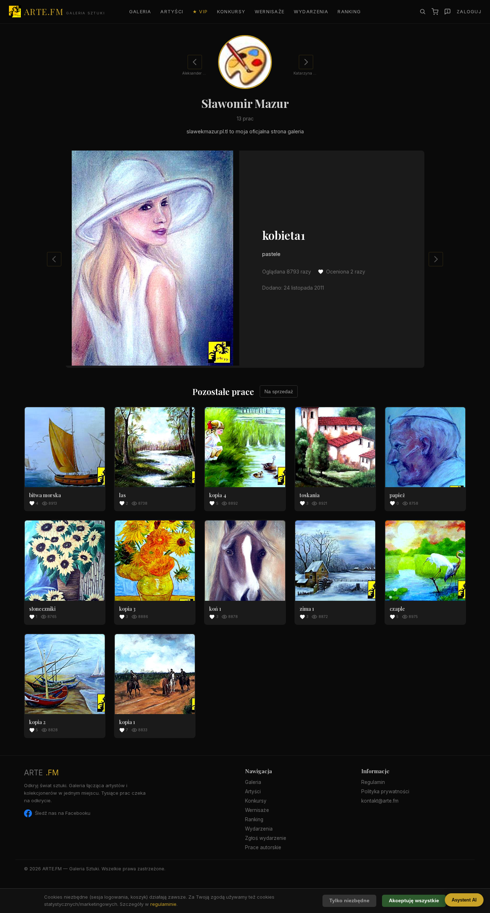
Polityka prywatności (385, 791)
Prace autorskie (263, 847)
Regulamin (373, 782)
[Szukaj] (422, 11)
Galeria (140, 11)
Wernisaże (270, 11)
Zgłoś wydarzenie (265, 838)
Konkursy (231, 11)
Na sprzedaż (278, 391)
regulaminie (163, 904)
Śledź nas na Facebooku (62, 813)
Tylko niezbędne (349, 900)
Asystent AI (464, 900)
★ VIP (200, 11)
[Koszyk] (435, 11)
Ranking (349, 11)
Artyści (171, 11)
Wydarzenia (311, 11)
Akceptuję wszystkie (414, 900)
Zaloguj (469, 11)
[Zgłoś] (447, 11)
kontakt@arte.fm (380, 801)
